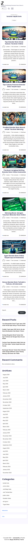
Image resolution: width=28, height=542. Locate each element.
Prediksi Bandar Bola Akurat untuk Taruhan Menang (14, 128)
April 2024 (5, 460)
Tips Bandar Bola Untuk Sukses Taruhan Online (14, 43)
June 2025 (5, 417)
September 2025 (7, 408)
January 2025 (6, 433)
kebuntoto (5, 510)
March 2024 (6, 463)
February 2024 (6, 466)
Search (4, 310)
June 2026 (5, 380)
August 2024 (6, 448)
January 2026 (6, 396)
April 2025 (5, 423)
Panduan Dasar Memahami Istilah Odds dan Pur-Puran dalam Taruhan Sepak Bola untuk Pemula (13, 344)
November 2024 (7, 439)
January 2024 (6, 469)
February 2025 (6, 429)
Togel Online (6, 504)
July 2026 (5, 377)
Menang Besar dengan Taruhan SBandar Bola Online (14, 214)
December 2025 (7, 399)
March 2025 (6, 426)
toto (3, 516)
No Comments (15, 46)
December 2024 (7, 436)
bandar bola (6, 483)
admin (8, 46)
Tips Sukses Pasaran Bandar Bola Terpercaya (14, 86)
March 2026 (6, 390)
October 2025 (6, 405)
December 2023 (7, 472)
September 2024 (7, 445)
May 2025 (5, 420)
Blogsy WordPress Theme (17, 539)
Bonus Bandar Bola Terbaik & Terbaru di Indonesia (14, 283)
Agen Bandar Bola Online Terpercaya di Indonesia (14, 257)
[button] (4, 8)
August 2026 (6, 374)
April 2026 (5, 387)
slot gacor (5, 501)
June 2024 (5, 454)
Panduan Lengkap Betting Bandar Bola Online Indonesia (14, 171)
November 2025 (7, 402)
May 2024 (5, 457)
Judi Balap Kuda (7, 489)
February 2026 (6, 393)
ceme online (6, 486)
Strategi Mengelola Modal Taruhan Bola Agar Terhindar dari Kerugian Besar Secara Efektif (13, 336)
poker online (6, 495)
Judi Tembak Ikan (7, 492)
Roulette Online (7, 498)
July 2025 (5, 414)
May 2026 (5, 383)
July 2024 (5, 451)
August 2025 (6, 411)
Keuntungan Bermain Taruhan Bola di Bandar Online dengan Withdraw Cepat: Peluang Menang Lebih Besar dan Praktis (14, 351)
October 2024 (6, 442)
